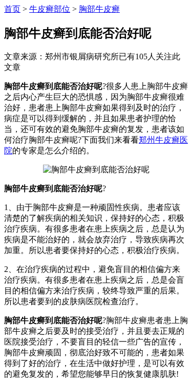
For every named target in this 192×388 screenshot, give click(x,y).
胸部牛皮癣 (99, 9)
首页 (12, 9)
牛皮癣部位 (49, 9)
